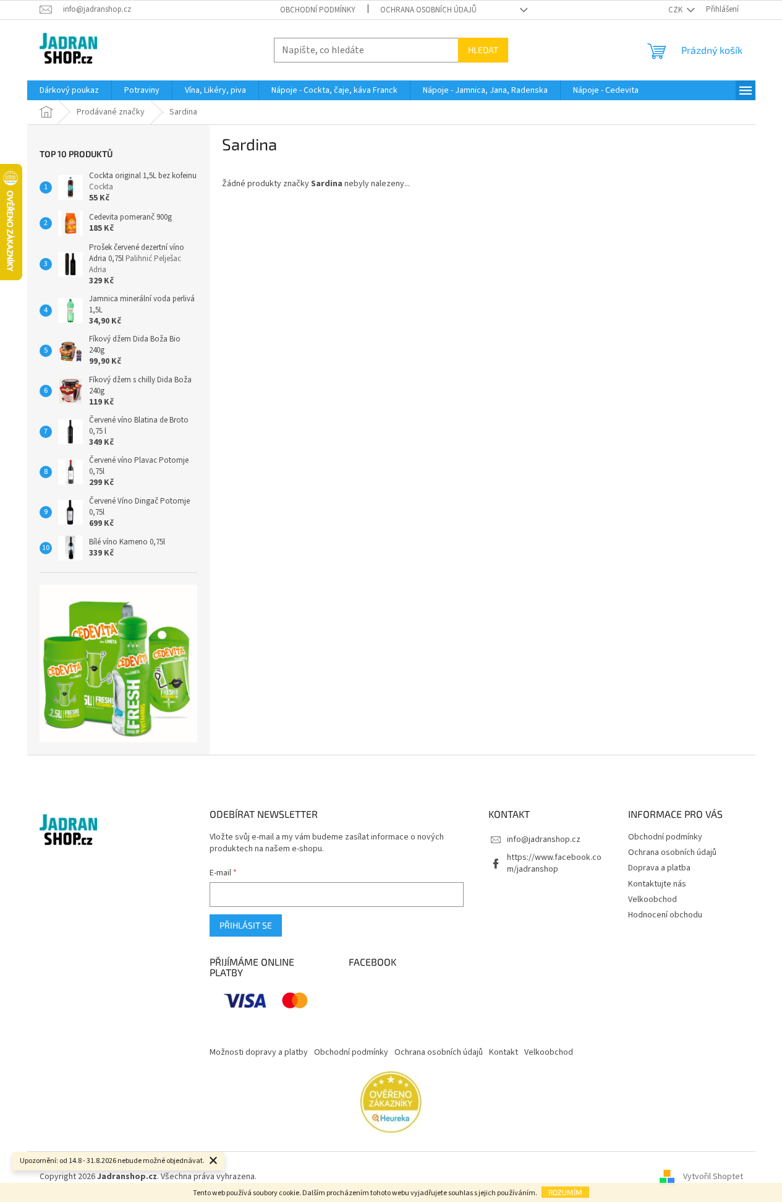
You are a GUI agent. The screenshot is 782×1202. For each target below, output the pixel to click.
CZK (676, 9)
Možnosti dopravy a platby (259, 1052)
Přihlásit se (245, 925)
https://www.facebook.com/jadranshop (554, 863)
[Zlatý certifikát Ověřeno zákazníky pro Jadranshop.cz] (391, 1102)
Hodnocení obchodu (665, 915)
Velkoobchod (652, 899)
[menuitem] (69, 90)
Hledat (483, 50)
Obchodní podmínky (317, 9)
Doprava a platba (659, 868)
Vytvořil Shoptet (713, 1176)
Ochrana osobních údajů (428, 9)
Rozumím (565, 1192)
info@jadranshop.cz (543, 839)
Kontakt (503, 1052)
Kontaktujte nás (657, 884)
